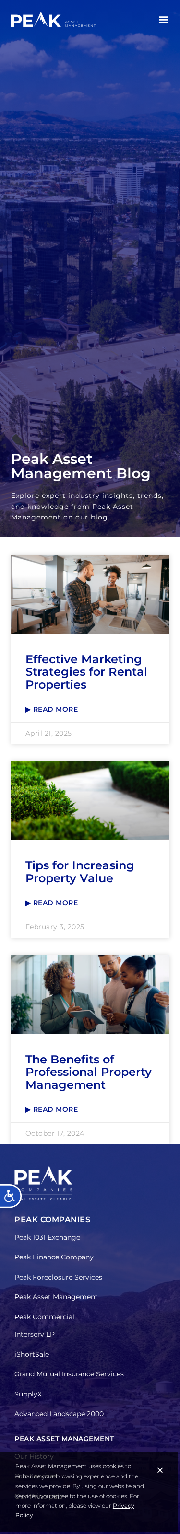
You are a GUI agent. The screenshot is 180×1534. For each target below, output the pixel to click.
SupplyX (28, 1394)
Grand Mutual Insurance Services (69, 1374)
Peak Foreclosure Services (58, 1277)
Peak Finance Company (54, 1257)
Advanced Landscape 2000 (59, 1413)
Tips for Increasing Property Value (79, 871)
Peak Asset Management (56, 1296)
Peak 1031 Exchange (47, 1237)
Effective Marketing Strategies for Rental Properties (86, 672)
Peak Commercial (44, 1317)
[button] (163, 19)
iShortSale (31, 1354)
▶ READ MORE (51, 709)
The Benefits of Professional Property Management (88, 1072)
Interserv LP (34, 1334)
